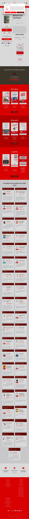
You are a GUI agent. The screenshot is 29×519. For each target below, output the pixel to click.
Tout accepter (7, 12)
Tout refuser (13, 12)
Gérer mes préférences (20, 12)
